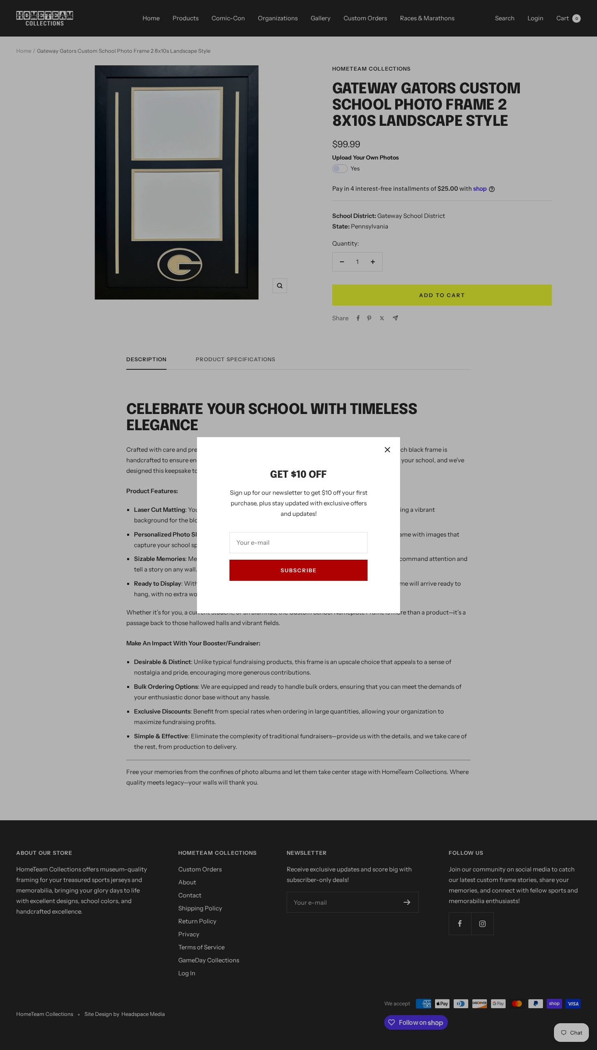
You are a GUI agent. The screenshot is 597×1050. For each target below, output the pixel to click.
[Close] (387, 450)
